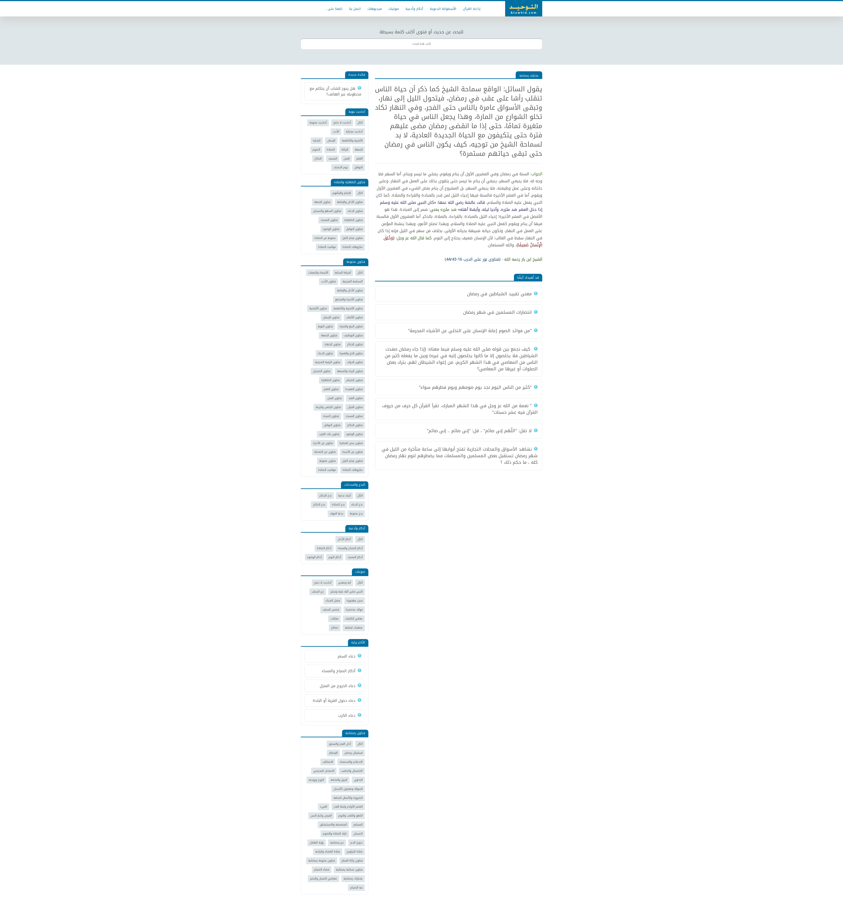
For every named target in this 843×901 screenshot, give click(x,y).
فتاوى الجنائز (355, 344)
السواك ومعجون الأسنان (348, 789)
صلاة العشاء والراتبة (327, 851)
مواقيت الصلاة (327, 247)
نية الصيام (356, 887)
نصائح (334, 627)
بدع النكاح (319, 504)
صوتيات (393, 9)
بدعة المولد (336, 513)
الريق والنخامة (339, 780)
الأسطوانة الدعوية (443, 9)
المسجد (332, 158)
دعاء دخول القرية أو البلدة (334, 700)
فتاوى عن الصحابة (325, 452)
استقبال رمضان (353, 753)
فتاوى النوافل (354, 229)
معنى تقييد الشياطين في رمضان (499, 294)
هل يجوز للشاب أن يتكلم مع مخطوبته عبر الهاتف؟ (335, 91)
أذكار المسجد (355, 557)
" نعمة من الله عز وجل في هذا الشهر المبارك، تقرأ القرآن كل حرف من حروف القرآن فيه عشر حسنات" (460, 408)
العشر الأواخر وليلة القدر (348, 806)
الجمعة (359, 149)
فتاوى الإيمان (331, 317)
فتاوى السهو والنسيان (327, 211)
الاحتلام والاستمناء (351, 762)
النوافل (358, 167)
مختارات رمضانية (529, 75)
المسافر (358, 824)
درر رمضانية (337, 842)
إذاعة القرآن (472, 9)
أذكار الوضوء (314, 557)
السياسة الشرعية (352, 281)
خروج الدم (356, 842)
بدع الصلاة (338, 504)
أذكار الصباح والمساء (350, 548)
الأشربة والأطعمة (352, 140)
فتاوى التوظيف (353, 335)
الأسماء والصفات (318, 272)
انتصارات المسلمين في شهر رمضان (497, 312)
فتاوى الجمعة (322, 202)
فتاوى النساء (331, 416)
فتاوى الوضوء (331, 229)
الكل (360, 122)
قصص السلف (330, 609)
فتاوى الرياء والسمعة (350, 371)
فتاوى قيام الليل (352, 238)
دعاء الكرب (346, 715)
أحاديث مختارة (354, 131)
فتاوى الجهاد (332, 344)
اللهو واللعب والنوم (350, 815)
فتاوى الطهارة (353, 220)
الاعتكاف (327, 762)
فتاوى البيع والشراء (351, 326)
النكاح (318, 158)
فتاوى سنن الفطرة (351, 443)
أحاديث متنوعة (318, 122)
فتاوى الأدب (328, 281)
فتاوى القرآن (355, 407)
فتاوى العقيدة (354, 389)
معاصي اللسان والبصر (323, 878)
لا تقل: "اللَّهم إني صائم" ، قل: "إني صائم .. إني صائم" (479, 430)
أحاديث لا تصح (342, 122)
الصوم (316, 149)
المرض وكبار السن (321, 815)
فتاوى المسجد (329, 220)
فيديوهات (374, 9)
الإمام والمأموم (341, 193)
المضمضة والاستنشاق (333, 824)
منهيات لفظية (354, 627)
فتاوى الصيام (354, 380)
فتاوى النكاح (355, 425)
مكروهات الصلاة (352, 247)
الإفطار (333, 753)
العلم (359, 158)
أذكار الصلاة (324, 548)
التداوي (358, 780)
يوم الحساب (340, 167)
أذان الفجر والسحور (340, 744)
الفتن (347, 158)
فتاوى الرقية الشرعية (327, 362)
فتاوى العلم (331, 389)
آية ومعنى (344, 582)
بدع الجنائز (325, 495)
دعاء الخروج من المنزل (337, 685)
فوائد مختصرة (354, 609)
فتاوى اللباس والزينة (328, 407)
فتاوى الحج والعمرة (351, 353)
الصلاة (331, 149)
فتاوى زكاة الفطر (352, 860)
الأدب (336, 131)
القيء (323, 806)
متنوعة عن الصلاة (325, 238)
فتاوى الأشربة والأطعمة (348, 308)
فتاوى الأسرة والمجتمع (349, 299)
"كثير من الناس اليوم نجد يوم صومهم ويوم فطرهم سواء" (475, 387)
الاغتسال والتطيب (352, 771)
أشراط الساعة (343, 272)
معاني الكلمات (354, 618)
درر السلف (318, 591)
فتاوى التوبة (325, 326)
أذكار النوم (334, 557)
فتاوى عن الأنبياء (352, 452)
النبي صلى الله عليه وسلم (346, 591)
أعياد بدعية (344, 495)
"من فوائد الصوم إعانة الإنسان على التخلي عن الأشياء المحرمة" (470, 330)
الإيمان (331, 140)
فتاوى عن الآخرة (323, 443)
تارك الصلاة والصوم (335, 833)
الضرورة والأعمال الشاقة (348, 798)
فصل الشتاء (333, 600)
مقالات (334, 618)
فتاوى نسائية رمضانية (349, 869)
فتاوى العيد (355, 398)
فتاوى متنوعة (327, 461)
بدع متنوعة (356, 513)
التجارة (317, 140)
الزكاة (344, 149)
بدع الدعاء (357, 504)
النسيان (358, 833)
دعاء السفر (346, 656)
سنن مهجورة (355, 600)
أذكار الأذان (344, 539)
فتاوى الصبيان (321, 371)
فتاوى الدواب (355, 362)
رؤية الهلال (317, 842)
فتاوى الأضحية (318, 308)
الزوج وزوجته (316, 780)
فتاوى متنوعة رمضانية (321, 860)
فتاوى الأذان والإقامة (350, 202)
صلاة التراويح (355, 851)
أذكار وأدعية (414, 9)
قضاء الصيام (321, 869)
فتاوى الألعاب (354, 317)
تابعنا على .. (333, 9)
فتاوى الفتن (334, 398)
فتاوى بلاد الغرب (329, 434)
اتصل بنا (355, 9)
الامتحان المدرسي (323, 771)
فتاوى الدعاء (355, 211)
